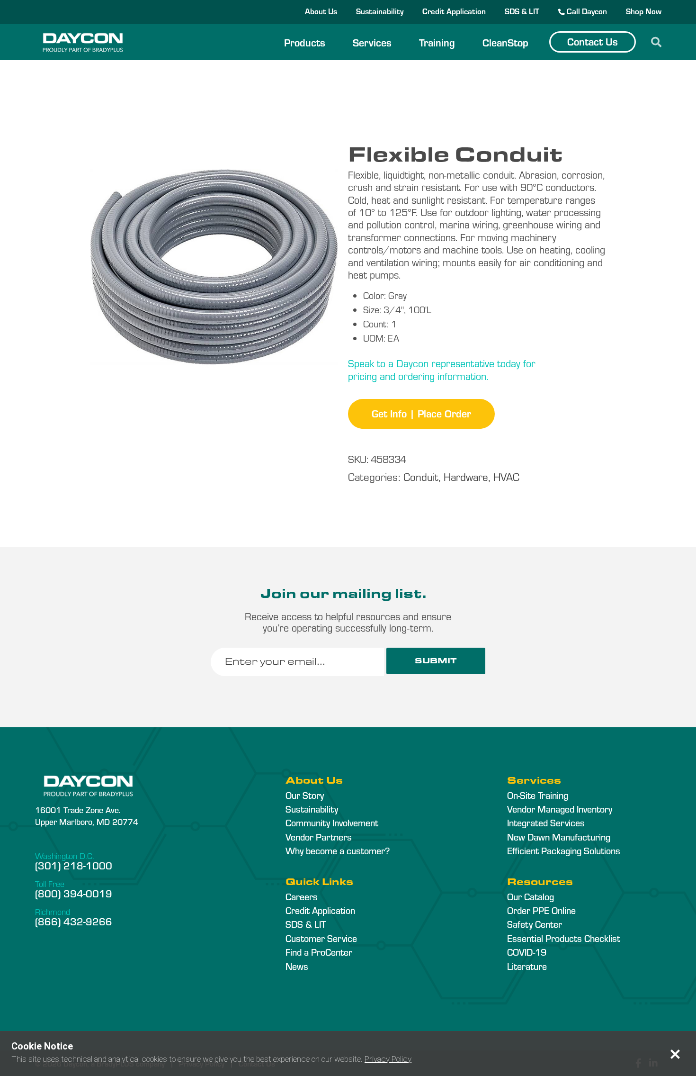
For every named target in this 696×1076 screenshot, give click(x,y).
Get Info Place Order (421, 413)
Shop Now (643, 11)
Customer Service (321, 938)
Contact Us (592, 41)
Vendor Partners (319, 837)
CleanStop (505, 42)
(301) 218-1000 (73, 865)
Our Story (305, 795)
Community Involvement (332, 822)
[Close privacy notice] (675, 1054)
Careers (302, 896)
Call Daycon (586, 11)
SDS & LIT (522, 11)
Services (372, 42)
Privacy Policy (388, 1059)
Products (304, 42)
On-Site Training (537, 795)
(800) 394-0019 (73, 893)
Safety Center (534, 924)
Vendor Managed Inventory (559, 809)
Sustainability (379, 11)
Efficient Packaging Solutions (563, 850)
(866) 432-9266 (73, 921)
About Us (321, 11)
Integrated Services (546, 822)
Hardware (466, 476)
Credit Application (454, 11)
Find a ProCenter (319, 952)
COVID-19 (526, 952)
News (297, 966)
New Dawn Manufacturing (558, 837)
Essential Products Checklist (563, 938)
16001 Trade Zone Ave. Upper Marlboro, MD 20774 (86, 815)
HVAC (506, 476)
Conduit (420, 476)
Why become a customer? (338, 850)
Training (437, 42)
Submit (436, 660)
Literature (527, 966)
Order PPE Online (541, 910)
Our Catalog (530, 896)
